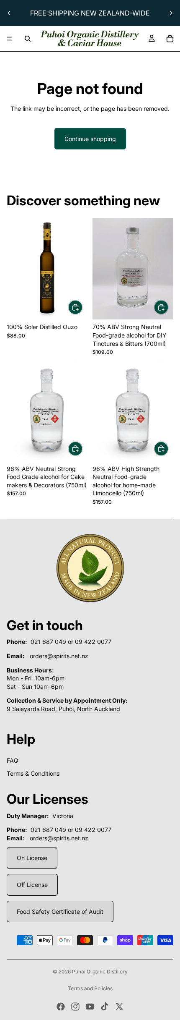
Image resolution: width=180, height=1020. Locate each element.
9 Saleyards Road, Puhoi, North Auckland (63, 708)
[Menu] (9, 38)
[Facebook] (61, 1007)
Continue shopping (90, 138)
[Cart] (170, 38)
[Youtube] (90, 1007)
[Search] (27, 38)
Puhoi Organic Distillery (100, 971)
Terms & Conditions (33, 773)
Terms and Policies (90, 988)
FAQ (12, 760)
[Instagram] (75, 1007)
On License (32, 857)
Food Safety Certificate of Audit (60, 911)
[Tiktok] (105, 1007)
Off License (32, 884)
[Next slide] (171, 13)
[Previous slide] (9, 13)
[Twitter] (119, 1007)
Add (82, 307)
